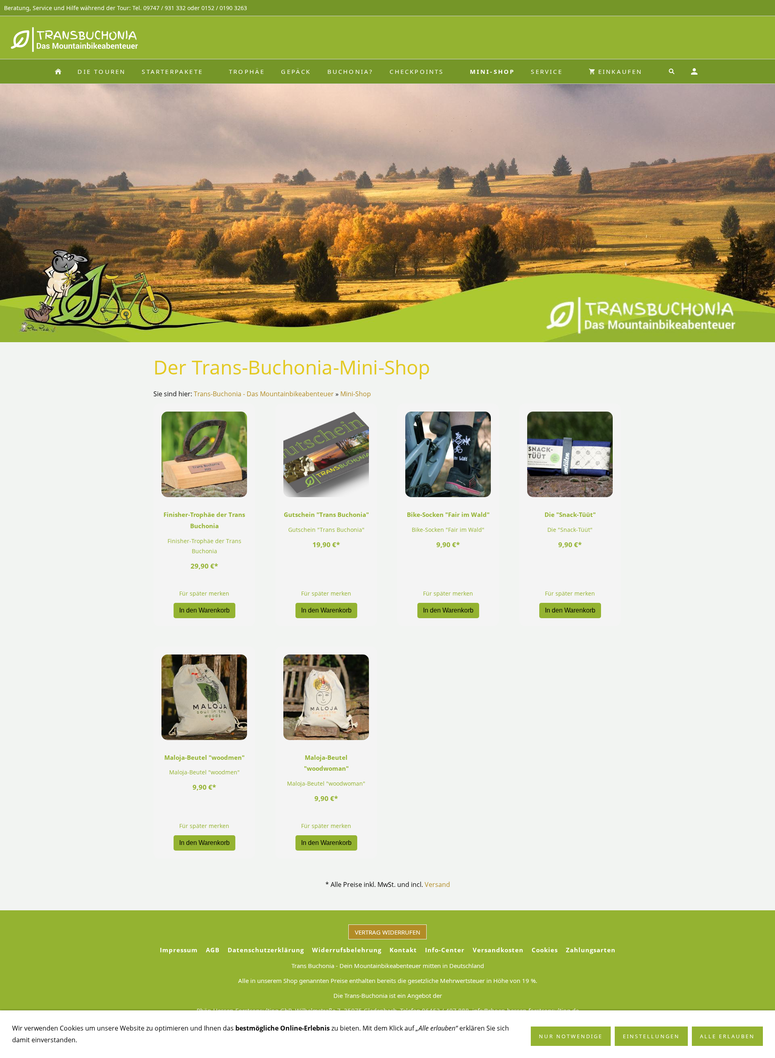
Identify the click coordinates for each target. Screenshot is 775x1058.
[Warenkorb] (717, 71)
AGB (213, 950)
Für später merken (204, 593)
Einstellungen (651, 1036)
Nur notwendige (571, 1036)
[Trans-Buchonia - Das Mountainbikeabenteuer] (58, 71)
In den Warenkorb (204, 610)
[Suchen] (671, 71)
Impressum (179, 950)
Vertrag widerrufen (387, 932)
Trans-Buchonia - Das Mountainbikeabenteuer (264, 393)
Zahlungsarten (591, 950)
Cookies (545, 950)
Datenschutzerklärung (266, 950)
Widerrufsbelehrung (346, 950)
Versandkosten (498, 950)
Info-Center (445, 950)
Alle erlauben (727, 1036)
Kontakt (403, 950)
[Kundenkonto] (694, 71)
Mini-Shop (355, 393)
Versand (437, 884)
